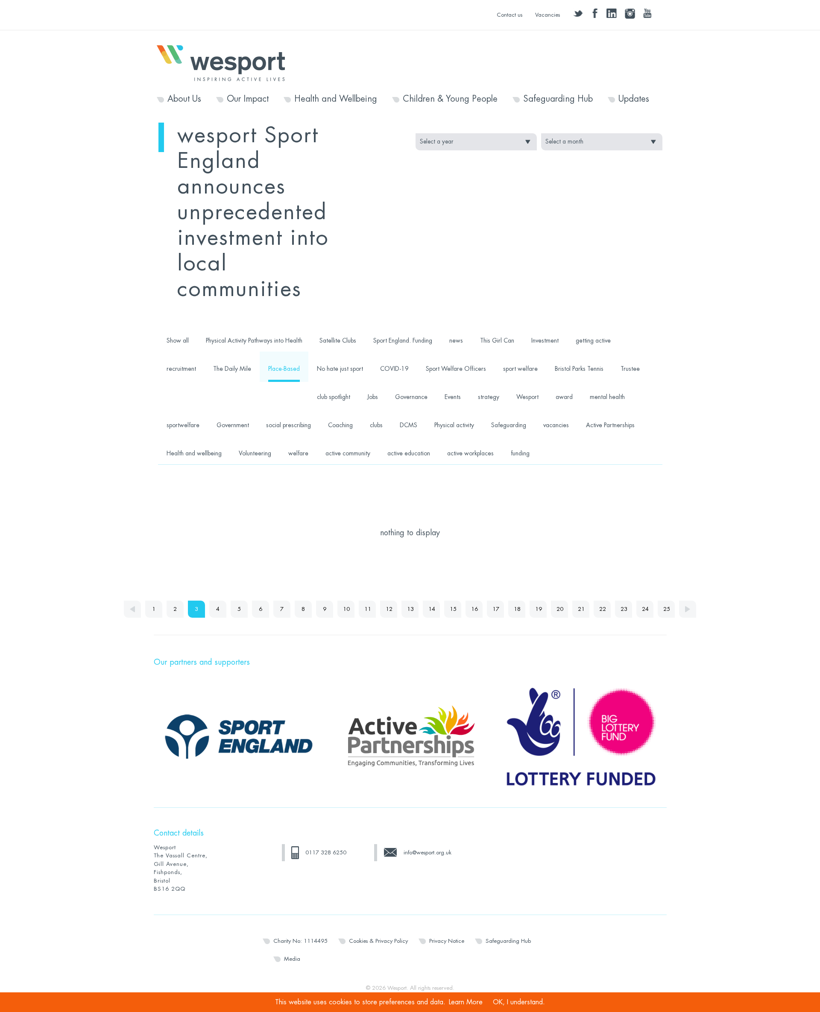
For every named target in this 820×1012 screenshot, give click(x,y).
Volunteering (255, 453)
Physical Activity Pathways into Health (254, 340)
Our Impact (248, 99)
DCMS (408, 425)
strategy (488, 397)
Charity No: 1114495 (300, 941)
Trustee (630, 369)
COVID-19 (394, 369)
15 (453, 609)
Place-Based (284, 369)
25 (666, 609)
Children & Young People (450, 99)
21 (581, 609)
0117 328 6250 (325, 852)
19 (538, 609)
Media (292, 959)
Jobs (372, 397)
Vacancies (547, 15)
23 (624, 609)
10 (346, 609)
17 (495, 609)
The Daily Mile (232, 369)
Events (453, 397)
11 (367, 609)
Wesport (225, 62)
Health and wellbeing (194, 453)
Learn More (466, 1002)
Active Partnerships (610, 425)
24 (645, 609)
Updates (633, 99)
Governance (411, 397)
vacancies (556, 425)
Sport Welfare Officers (456, 369)
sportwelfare (183, 425)
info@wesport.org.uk (427, 852)
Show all (178, 340)
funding (520, 453)
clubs (376, 425)
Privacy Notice (446, 941)
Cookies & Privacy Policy (378, 941)
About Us (184, 99)
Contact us (509, 15)
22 (602, 609)
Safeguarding (508, 425)
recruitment (181, 369)
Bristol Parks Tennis (579, 369)
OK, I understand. (519, 1002)
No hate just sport (340, 369)
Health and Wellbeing (335, 99)
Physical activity (454, 425)
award (564, 397)
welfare (298, 453)
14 (431, 609)
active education (408, 453)
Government (233, 425)
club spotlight (333, 397)
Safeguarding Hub (558, 99)
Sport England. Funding (402, 340)
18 (517, 609)
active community (347, 453)
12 (389, 609)
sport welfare (520, 369)
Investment (545, 340)
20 (559, 609)
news (456, 340)
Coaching (340, 425)
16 (474, 609)
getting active (593, 340)
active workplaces (470, 453)
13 (410, 609)
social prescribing (288, 425)
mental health (607, 397)
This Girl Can (497, 340)
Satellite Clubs (337, 340)
